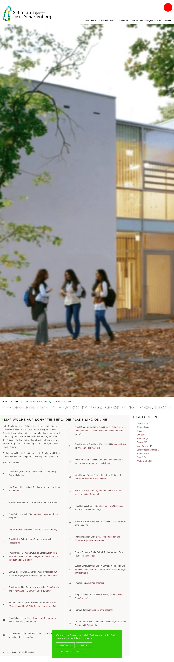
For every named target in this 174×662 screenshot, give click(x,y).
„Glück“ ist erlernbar (95, 583)
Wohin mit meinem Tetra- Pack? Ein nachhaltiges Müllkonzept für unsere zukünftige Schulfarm (34, 556)
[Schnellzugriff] (168, 7)
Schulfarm (141, 453)
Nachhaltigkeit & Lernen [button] (151, 20)
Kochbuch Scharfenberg (46, 529)
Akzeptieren (65, 645)
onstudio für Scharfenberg (87, 625)
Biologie (140, 431)
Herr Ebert (22, 652)
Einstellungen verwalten (71, 651)
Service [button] (168, 20)
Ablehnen (84, 645)
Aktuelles (31, 652)
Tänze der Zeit (88, 556)
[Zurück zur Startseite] (27, 13)
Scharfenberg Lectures (147, 450)
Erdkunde (141, 439)
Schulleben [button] (123, 20)
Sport (139, 457)
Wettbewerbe (143, 461)
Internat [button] (134, 20)
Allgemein (141, 427)
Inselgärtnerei (143, 446)
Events (140, 442)
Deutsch (140, 435)
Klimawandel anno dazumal (100, 610)
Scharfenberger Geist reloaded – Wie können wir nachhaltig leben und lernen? (100, 430)
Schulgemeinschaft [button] (107, 20)
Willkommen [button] (90, 20)
